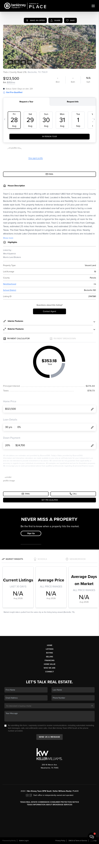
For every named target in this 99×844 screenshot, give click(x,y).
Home (49, 645)
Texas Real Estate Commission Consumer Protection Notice (49, 802)
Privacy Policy (60, 841)
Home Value (49, 664)
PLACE (76, 791)
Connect (49, 672)
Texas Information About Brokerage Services (49, 805)
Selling (49, 657)
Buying (49, 653)
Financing (49, 660)
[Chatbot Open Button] (92, 837)
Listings (49, 649)
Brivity (13, 841)
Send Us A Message (49, 737)
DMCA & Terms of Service (78, 841)
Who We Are (49, 668)
